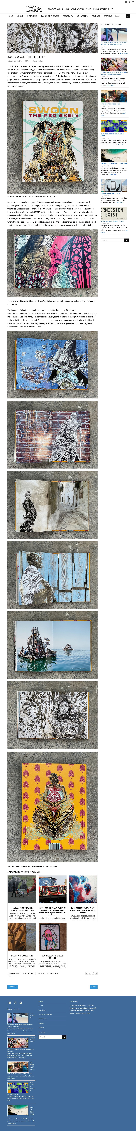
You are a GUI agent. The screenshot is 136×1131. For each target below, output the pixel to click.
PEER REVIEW (68, 16)
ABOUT (20, 16)
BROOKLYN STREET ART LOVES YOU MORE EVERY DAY (80, 8)
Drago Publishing (28, 973)
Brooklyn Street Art (14, 973)
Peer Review (43, 1019)
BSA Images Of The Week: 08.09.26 (110, 193)
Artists (41, 61)
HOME (10, 16)
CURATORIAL (82, 16)
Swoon (11, 976)
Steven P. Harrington (53, 973)
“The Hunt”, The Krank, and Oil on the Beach (114, 163)
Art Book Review (32, 61)
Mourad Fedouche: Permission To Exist (112, 221)
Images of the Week (45, 1014)
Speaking (42, 1032)
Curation (41, 1023)
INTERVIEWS (32, 16)
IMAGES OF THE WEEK (50, 16)
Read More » (124, 53)
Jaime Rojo (40, 973)
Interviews (42, 1010)
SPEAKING (108, 16)
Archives (41, 1027)
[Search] (128, 16)
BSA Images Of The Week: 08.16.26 (110, 104)
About (41, 1006)
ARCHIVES (96, 16)
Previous (13, 987)
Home (41, 1001)
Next (93, 987)
